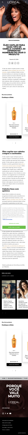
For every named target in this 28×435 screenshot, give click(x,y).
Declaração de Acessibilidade (7, 420)
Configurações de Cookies (7, 425)
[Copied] (15, 63)
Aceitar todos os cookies (14, 227)
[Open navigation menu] (25, 2)
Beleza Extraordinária (14, 40)
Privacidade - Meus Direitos (7, 427)
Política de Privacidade (6, 422)
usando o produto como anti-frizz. (15, 199)
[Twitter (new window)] (7, 413)
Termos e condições (6, 429)
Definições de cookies (14, 223)
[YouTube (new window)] (10, 413)
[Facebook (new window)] (5, 413)
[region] (14, 217)
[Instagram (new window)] (3, 413)
